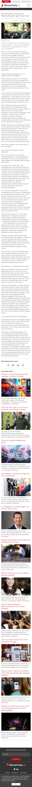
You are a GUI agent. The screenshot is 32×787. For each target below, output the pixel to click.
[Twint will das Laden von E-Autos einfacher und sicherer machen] (16, 420)
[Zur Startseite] (10, 5)
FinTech (16, 20)
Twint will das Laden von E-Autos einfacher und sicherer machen (14, 408)
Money (6, 1)
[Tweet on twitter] (13, 365)
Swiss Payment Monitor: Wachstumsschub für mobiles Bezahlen (13, 606)
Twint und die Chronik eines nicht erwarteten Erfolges (14, 641)
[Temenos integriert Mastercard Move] (16, 454)
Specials (16, 1)
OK (16, 784)
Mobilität (22, 20)
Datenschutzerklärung (20, 780)
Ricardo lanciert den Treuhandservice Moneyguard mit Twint (15, 541)
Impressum (23, 772)
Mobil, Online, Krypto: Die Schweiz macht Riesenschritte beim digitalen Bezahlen (15, 673)
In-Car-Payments (9, 52)
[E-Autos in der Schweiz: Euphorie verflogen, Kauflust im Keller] (16, 387)
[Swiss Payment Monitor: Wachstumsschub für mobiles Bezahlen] (16, 620)
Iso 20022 (26, 1)
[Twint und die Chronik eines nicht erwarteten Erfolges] (16, 653)
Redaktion (15, 772)
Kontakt (8, 772)
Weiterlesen (15, 404)
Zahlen (28, 20)
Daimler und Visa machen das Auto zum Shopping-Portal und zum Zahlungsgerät (15, 708)
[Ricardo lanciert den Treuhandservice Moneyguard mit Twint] (16, 553)
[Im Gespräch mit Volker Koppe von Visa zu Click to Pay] (16, 520)
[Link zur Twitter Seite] (15, 769)
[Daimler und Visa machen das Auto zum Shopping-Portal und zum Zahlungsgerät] (16, 721)
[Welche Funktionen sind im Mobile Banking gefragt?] (16, 586)
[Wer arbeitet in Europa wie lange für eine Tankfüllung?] (16, 487)
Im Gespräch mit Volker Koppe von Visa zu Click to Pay (15, 508)
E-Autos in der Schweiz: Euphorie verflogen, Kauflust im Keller (14, 375)
